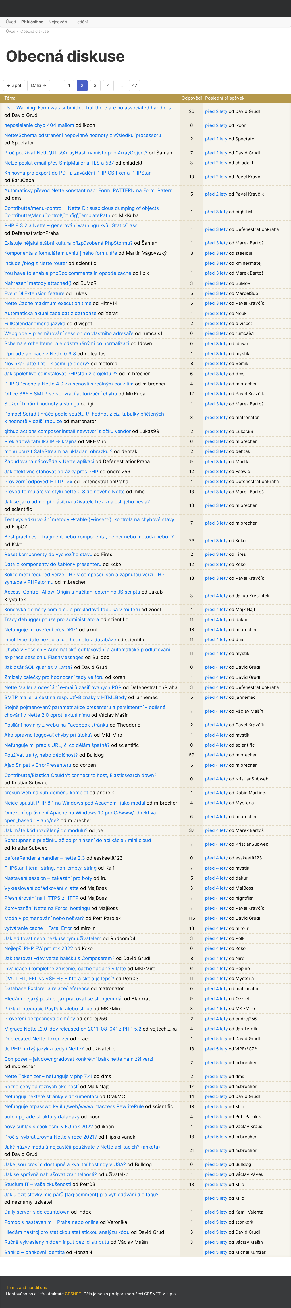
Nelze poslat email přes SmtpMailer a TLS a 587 (59, 163)
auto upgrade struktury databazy (42, 1117)
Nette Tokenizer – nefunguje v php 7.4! (48, 1076)
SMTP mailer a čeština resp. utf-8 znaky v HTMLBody (65, 697)
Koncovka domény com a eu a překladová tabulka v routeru (72, 609)
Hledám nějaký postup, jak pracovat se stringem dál (63, 999)
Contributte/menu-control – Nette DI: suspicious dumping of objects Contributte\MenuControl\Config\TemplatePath (81, 211)
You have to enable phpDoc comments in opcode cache (67, 273)
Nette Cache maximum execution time (48, 303)
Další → (39, 85)
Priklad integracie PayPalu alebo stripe (48, 1008)
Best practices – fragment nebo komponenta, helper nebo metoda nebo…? (89, 537)
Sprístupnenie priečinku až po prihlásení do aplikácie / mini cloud (77, 840)
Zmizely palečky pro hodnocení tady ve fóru (54, 677)
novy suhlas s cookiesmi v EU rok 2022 (48, 1126)
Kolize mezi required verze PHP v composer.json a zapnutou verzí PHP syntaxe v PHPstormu (84, 578)
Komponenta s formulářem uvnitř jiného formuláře (60, 253)
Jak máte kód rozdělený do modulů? (46, 830)
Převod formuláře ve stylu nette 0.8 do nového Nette (64, 491)
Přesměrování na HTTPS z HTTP (41, 898)
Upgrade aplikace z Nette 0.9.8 (40, 353)
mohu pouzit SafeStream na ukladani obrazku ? (58, 451)
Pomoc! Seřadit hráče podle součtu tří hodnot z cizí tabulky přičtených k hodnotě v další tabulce (84, 417)
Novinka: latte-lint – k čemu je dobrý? (47, 363)
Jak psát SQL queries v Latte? (38, 667)
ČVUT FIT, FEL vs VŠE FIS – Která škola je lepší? (59, 978)
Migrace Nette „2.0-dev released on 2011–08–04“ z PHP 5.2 (72, 1029)
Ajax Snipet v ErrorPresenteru (37, 765)
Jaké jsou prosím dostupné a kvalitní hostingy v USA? (65, 1164)
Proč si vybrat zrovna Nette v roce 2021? (50, 1137)
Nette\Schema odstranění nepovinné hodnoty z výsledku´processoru (82, 135)
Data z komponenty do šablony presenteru (52, 564)
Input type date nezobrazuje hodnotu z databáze (60, 639)
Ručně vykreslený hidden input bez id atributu (56, 1242)
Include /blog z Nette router (35, 263)
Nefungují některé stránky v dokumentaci (51, 1096)
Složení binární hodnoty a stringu (41, 404)
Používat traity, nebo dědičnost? (41, 755)
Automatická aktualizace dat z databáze (50, 313)
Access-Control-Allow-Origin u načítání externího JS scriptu (72, 592)
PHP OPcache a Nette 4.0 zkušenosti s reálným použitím (69, 384)
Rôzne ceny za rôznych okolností (41, 1086)
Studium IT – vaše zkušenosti (37, 1184)
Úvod (10, 31)
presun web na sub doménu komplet (46, 792)
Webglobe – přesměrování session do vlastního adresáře (69, 333)
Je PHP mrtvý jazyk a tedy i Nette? (44, 1049)
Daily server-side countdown (37, 1212)
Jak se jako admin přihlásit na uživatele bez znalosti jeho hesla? (77, 502)
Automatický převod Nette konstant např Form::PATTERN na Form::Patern (88, 190)
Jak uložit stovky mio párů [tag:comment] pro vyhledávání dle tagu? (81, 1194)
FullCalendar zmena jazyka (34, 323)
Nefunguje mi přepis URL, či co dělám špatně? (57, 745)
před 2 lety (216, 111)
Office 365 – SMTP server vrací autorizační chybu (60, 394)
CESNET (73, 1293)
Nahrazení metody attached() (38, 283)
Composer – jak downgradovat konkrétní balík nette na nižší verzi (78, 1059)
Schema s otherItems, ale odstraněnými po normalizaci (66, 343)
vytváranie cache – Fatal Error (38, 928)
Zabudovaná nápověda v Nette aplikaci (49, 461)
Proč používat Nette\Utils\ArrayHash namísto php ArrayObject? (75, 153)
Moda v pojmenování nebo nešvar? (44, 918)
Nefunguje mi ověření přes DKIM (41, 630)
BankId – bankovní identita (34, 1252)
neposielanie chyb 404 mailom (39, 125)
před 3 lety (216, 211)
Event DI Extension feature (34, 293)
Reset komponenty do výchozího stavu (48, 554)
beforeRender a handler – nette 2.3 (44, 858)
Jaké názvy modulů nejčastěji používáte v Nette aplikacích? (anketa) (82, 1147)
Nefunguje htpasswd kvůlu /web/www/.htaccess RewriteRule (74, 1106)
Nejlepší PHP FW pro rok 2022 (38, 948)
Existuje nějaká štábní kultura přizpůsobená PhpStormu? (68, 243)
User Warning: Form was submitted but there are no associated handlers (87, 108)
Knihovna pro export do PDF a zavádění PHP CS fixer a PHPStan (78, 173)
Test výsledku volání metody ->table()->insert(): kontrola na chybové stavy (89, 519)
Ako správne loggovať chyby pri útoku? (48, 735)
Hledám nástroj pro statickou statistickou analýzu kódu (67, 1232)
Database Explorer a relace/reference (47, 988)
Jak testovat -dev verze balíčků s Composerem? (59, 958)
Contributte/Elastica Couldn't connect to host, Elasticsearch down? (80, 775)
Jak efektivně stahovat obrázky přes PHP (51, 471)
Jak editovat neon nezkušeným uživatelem (52, 938)
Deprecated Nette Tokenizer (36, 1039)
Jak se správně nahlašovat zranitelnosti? (50, 1174)
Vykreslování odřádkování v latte (41, 888)
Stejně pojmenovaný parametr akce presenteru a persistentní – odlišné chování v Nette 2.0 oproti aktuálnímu (84, 711)
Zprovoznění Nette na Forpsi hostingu (47, 908)
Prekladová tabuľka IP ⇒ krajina (40, 441)
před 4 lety (216, 595)
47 (134, 85)
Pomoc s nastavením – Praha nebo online (51, 1222)
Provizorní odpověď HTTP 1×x (38, 481)
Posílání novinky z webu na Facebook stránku (56, 725)
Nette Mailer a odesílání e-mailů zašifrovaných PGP (63, 687)
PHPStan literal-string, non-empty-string (50, 868)
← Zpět (14, 85)
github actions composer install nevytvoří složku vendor (67, 431)
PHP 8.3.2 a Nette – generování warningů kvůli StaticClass (71, 225)
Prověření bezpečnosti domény (39, 1018)
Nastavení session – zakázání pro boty (48, 878)
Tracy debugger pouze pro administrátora (51, 619)
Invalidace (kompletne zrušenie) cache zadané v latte (65, 968)
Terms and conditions (26, 1287)
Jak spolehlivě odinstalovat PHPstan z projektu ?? (61, 373)
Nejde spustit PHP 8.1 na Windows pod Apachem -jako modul (74, 803)
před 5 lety (216, 1038)
